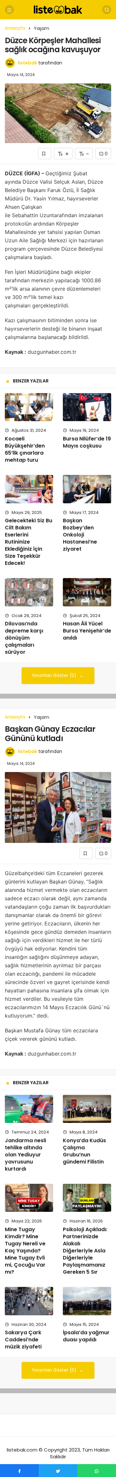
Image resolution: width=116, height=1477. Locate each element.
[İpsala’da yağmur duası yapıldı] (87, 1301)
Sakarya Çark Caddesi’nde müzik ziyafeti (23, 1339)
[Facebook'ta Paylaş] (19, 1470)
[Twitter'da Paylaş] (58, 1470)
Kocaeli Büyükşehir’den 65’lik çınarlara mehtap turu (25, 449)
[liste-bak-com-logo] (58, 9)
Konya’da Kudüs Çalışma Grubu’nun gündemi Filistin (84, 1151)
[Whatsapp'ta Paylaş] (96, 1470)
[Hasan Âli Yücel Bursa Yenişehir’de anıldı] (87, 592)
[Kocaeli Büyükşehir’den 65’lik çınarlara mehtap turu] (29, 407)
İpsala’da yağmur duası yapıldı (86, 1336)
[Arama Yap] (106, 9)
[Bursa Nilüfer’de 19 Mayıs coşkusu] (87, 407)
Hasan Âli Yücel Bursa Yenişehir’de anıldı (87, 631)
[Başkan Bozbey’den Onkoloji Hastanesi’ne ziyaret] (87, 489)
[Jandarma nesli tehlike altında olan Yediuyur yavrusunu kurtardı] (29, 1109)
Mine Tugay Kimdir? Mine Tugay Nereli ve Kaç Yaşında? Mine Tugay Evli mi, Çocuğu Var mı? (25, 1251)
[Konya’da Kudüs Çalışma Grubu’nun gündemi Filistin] (87, 1109)
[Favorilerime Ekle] (44, 153)
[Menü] (9, 9)
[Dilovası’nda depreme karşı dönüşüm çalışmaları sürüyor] (29, 592)
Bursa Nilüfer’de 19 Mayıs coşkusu (87, 442)
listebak (27, 63)
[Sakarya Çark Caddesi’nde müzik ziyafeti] (29, 1301)
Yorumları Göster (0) (54, 675)
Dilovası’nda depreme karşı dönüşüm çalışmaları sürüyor (24, 638)
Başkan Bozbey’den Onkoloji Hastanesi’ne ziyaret (80, 535)
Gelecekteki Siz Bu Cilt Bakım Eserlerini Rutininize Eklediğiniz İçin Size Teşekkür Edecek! (28, 542)
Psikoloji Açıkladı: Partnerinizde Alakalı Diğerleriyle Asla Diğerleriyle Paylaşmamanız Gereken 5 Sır (85, 1251)
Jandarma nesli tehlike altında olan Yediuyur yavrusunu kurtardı (25, 1155)
